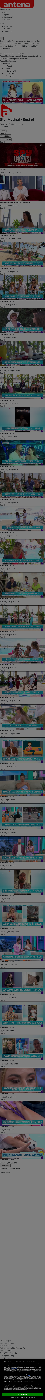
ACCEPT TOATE (22, 1394)
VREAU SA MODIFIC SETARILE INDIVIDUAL (22, 1397)
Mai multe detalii (14, 1368)
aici (29, 1375)
